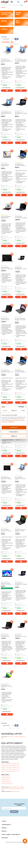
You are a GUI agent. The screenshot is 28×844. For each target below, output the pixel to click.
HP (11, 736)
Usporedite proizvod (6, 87)
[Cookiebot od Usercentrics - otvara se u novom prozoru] (18, 407)
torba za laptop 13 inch (14, 763)
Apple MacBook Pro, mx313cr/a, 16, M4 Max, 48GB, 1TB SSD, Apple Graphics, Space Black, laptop (6, 478)
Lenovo (9, 736)
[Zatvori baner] (26, 406)
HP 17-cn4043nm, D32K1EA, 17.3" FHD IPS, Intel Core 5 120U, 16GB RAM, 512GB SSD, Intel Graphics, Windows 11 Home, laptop (6, 530)
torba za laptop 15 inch (14, 767)
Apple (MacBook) (19, 736)
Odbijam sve (14, 436)
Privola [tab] (5, 410)
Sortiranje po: (4, 36)
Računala (9, 5)
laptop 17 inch (5, 771)
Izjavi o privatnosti (14, 420)
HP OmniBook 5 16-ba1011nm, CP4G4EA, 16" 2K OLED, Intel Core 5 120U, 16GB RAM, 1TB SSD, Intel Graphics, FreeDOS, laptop (21, 371)
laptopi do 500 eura (6, 777)
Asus (24, 736)
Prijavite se (14, 811)
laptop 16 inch (5, 769)
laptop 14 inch (5, 765)
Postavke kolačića (13, 431)
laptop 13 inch (5, 763)
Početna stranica (4, 5)
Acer (14, 736)
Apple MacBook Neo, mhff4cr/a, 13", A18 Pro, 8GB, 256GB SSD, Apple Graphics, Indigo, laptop (6, 583)
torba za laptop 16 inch (14, 769)
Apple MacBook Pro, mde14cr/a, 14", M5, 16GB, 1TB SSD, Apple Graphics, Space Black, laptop (7, 268)
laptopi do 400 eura (6, 775)
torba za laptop (12, 787)
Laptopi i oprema (16, 5)
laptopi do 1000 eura (6, 781)
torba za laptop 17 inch (14, 771)
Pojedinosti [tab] (14, 410)
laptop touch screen (15, 791)
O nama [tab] (23, 410)
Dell (2, 738)
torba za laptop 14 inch (14, 765)
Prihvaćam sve (14, 427)
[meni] (11, 2)
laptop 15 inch (5, 767)
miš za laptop (16, 788)
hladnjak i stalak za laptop (7, 788)
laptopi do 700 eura (6, 779)
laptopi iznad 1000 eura (7, 783)
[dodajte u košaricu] (7, 90)
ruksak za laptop (20, 787)
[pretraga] (18, 2)
